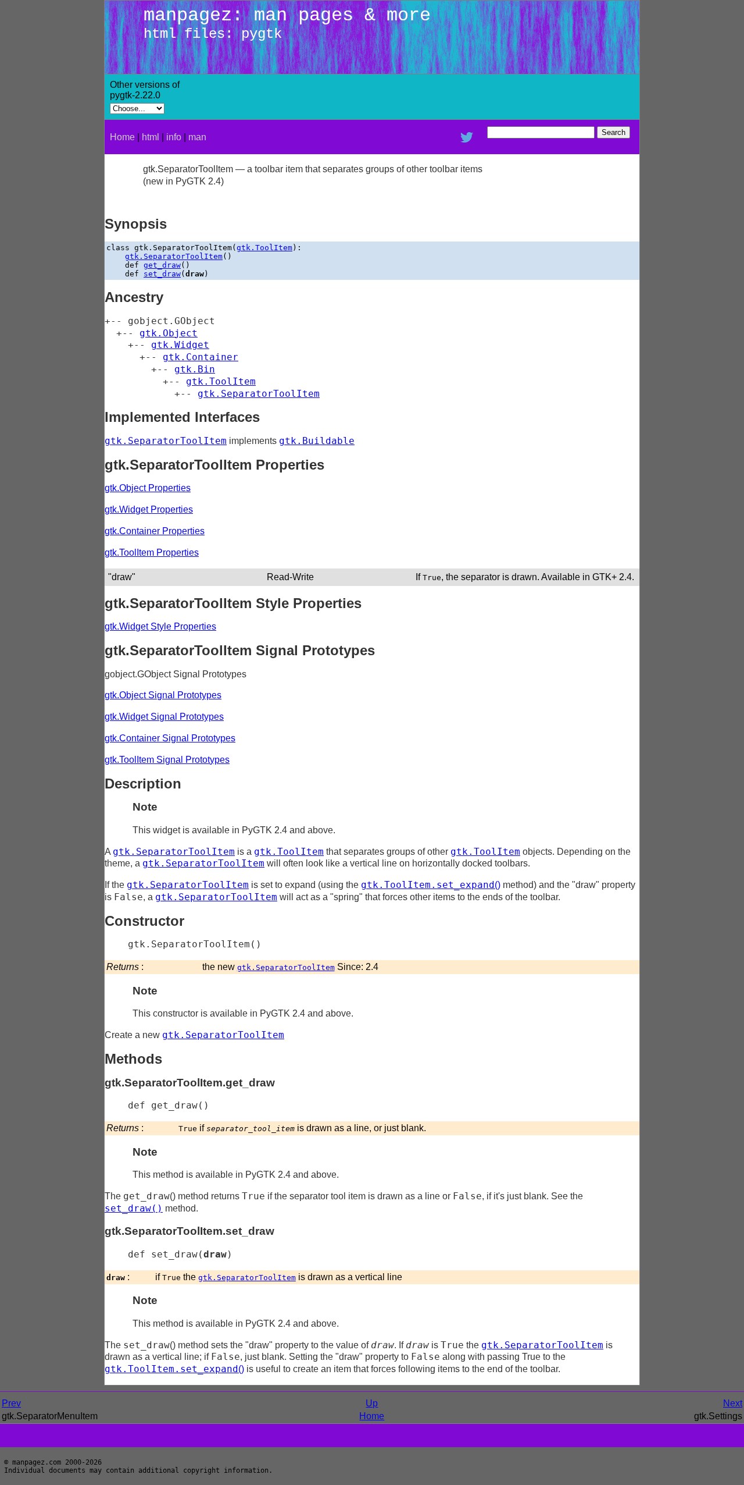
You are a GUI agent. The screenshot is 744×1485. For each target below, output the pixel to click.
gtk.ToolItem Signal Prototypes (167, 760)
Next (732, 1403)
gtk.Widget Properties (149, 509)
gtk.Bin (194, 369)
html (150, 137)
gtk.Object (169, 333)
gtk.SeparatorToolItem (174, 256)
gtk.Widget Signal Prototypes (164, 717)
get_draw (162, 265)
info (173, 137)
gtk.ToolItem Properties (152, 552)
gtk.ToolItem (264, 247)
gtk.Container (200, 357)
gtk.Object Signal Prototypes (163, 695)
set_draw (162, 273)
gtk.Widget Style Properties (160, 626)
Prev (11, 1403)
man (197, 137)
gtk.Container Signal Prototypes (170, 738)
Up (372, 1403)
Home (122, 137)
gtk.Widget (180, 344)
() (430, 885)
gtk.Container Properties (155, 531)
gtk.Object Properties (148, 488)
